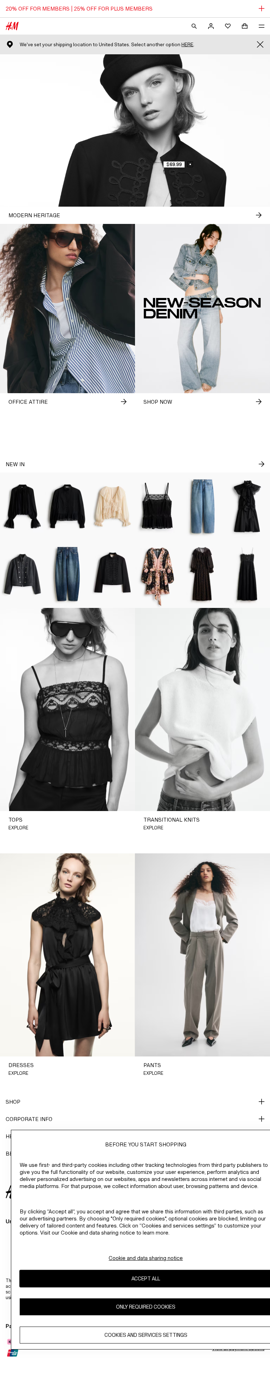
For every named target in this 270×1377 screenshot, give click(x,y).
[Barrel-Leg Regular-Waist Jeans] (67, 574)
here (187, 44)
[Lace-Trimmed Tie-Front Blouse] (112, 506)
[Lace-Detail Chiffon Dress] (202, 574)
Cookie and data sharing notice (146, 1258)
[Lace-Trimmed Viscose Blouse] (22, 506)
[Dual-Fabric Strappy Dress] (247, 574)
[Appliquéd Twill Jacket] (112, 574)
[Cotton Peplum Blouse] (67, 506)
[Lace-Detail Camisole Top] (157, 506)
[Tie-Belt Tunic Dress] (157, 574)
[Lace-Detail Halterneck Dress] (247, 506)
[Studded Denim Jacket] (22, 574)
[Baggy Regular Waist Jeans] (202, 506)
